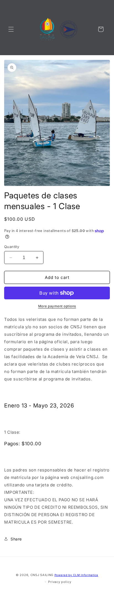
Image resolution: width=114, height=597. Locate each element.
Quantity (11, 246)
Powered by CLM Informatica (76, 575)
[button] (11, 29)
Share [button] (16, 539)
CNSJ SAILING (41, 575)
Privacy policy (59, 582)
